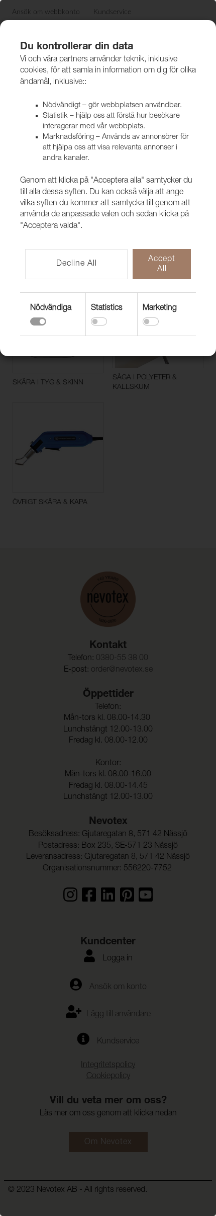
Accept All (161, 265)
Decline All (76, 264)
